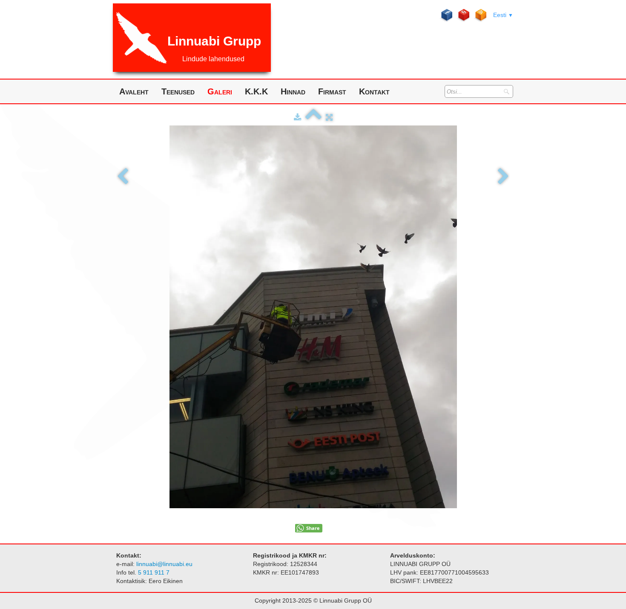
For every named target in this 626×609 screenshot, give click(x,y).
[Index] (313, 117)
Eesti (503, 14)
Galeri (219, 91)
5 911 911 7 (154, 572)
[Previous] (122, 177)
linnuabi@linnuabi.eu (164, 564)
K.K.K (256, 91)
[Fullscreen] (329, 117)
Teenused (178, 91)
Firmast (332, 91)
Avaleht (134, 91)
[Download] (297, 117)
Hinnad (293, 91)
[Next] (503, 177)
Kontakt (374, 91)
